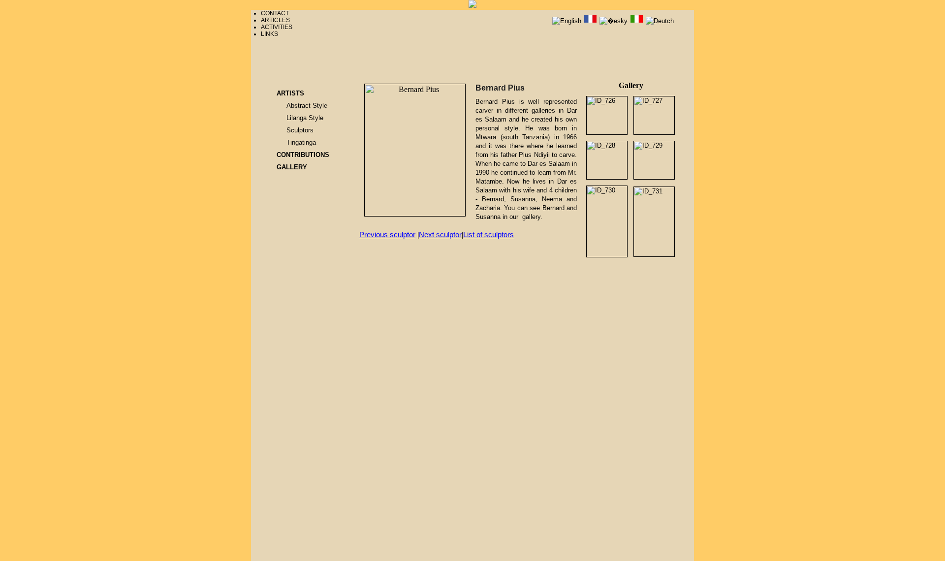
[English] (568, 21)
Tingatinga (301, 142)
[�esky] (614, 21)
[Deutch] (659, 21)
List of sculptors (488, 235)
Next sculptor (440, 235)
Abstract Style (306, 105)
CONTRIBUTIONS (303, 154)
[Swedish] (637, 21)
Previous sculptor (387, 235)
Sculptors (300, 130)
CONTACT (275, 13)
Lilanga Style (304, 118)
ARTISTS (290, 93)
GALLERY (292, 167)
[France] (591, 21)
